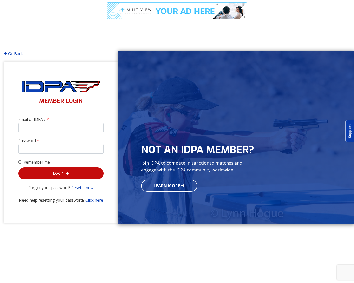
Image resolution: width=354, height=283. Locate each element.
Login (59, 173)
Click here (94, 200)
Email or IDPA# (33, 119)
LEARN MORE (167, 185)
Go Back (15, 53)
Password (28, 140)
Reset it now (82, 187)
